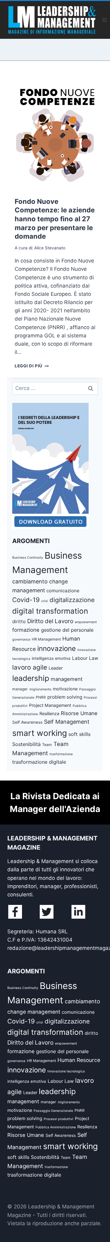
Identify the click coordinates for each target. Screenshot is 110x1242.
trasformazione (61, 754)
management (66, 679)
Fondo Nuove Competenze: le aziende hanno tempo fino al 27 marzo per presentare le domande (55, 218)
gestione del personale (67, 630)
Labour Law (85, 658)
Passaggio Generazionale (53, 1111)
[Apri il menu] (104, 19)
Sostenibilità (26, 744)
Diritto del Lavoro (50, 621)
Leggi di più (32, 365)
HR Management (46, 639)
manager (20, 689)
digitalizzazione (72, 600)
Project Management (50, 705)
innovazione (56, 648)
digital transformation (50, 610)
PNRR (41, 697)
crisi (44, 601)
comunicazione (62, 590)
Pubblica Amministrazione (55, 1127)
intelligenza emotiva (51, 658)
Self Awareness (27, 722)
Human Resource (78, 1060)
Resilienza (49, 713)
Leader (56, 668)
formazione (25, 630)
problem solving (64, 697)
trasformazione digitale (39, 762)
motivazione (65, 688)
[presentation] (55, 130)
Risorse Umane (79, 713)
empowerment (86, 622)
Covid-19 (26, 600)
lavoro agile (29, 667)
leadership (30, 678)
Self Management (67, 721)
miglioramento (40, 689)
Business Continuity (27, 558)
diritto (19, 621)
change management (33, 1012)
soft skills (79, 734)
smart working (39, 733)
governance (21, 639)
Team (47, 744)
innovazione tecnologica (66, 1071)
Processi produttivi (58, 1119)
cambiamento (30, 581)
